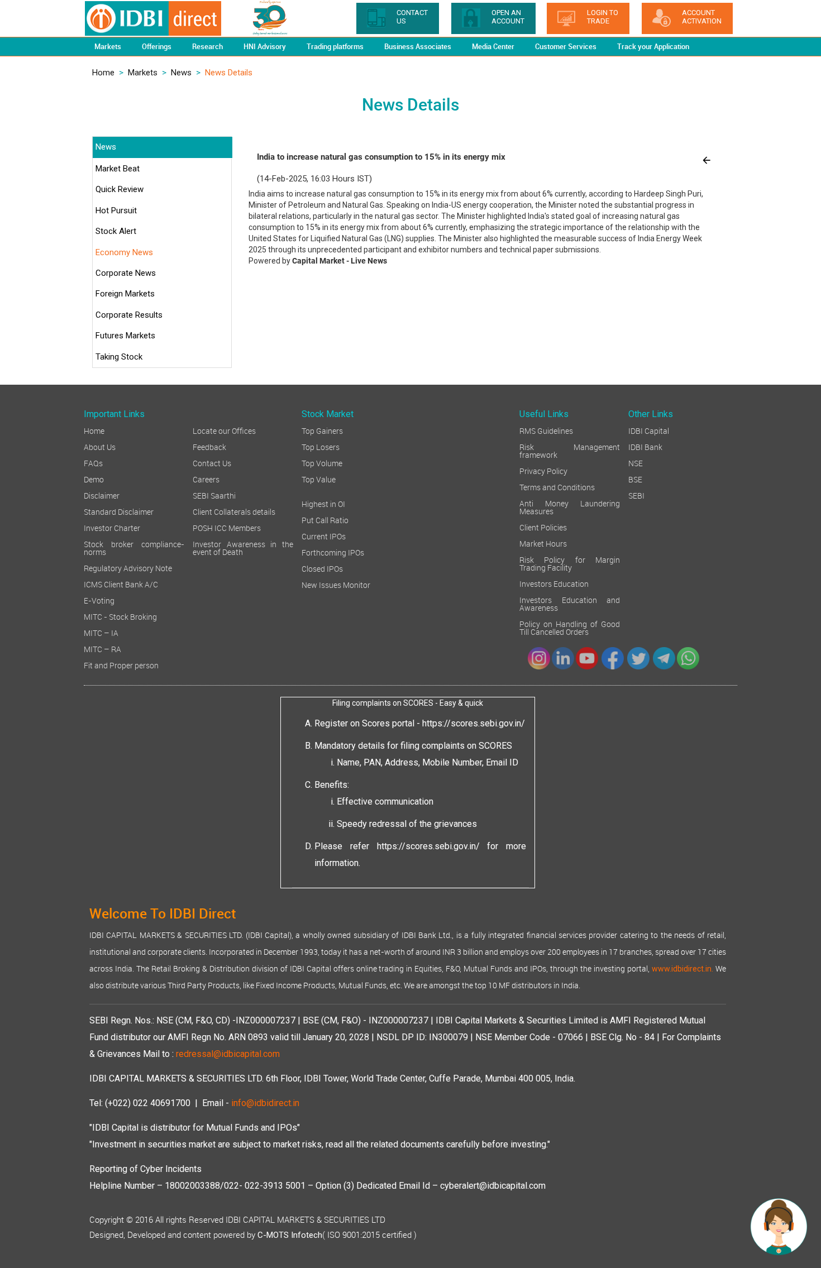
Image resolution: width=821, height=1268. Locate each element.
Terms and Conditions (557, 486)
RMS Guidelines (546, 430)
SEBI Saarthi (214, 495)
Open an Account (507, 16)
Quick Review (120, 189)
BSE (635, 479)
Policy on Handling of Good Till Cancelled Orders (569, 627)
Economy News (124, 252)
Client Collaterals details (234, 511)
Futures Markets (125, 336)
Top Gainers (322, 430)
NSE (635, 462)
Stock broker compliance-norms (134, 547)
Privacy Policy (543, 470)
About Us (100, 446)
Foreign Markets (125, 294)
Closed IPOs (322, 568)
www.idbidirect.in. (682, 968)
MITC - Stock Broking (120, 616)
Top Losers (321, 446)
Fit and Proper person (121, 664)
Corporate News (126, 273)
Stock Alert (116, 231)
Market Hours (543, 543)
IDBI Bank (645, 446)
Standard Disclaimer (119, 511)
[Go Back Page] (706, 159)
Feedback (209, 446)
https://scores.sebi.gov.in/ (473, 723)
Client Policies (543, 527)
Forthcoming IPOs (333, 552)
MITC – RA (102, 648)
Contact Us (212, 462)
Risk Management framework (569, 450)
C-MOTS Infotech (289, 1235)
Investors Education (554, 583)
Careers (206, 479)
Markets (142, 73)
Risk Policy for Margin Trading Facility (569, 563)
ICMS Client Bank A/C (121, 583)
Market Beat (118, 169)
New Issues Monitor (336, 584)
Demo (94, 479)
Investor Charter (112, 527)
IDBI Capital (648, 430)
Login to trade (602, 16)
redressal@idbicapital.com (228, 1054)
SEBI (636, 495)
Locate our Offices (224, 430)
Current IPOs (324, 535)
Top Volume (322, 462)
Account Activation (702, 16)
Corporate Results (129, 315)
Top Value (319, 479)
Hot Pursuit (116, 210)
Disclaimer (102, 495)
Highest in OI (323, 503)
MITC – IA (101, 632)
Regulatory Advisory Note (128, 567)
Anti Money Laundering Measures (569, 506)
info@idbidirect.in (265, 1103)
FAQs (93, 462)
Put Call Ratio (325, 519)
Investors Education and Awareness (569, 603)
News (181, 73)
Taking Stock (119, 357)
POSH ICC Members (227, 527)
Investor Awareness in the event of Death (243, 547)
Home (103, 73)
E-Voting (99, 600)
